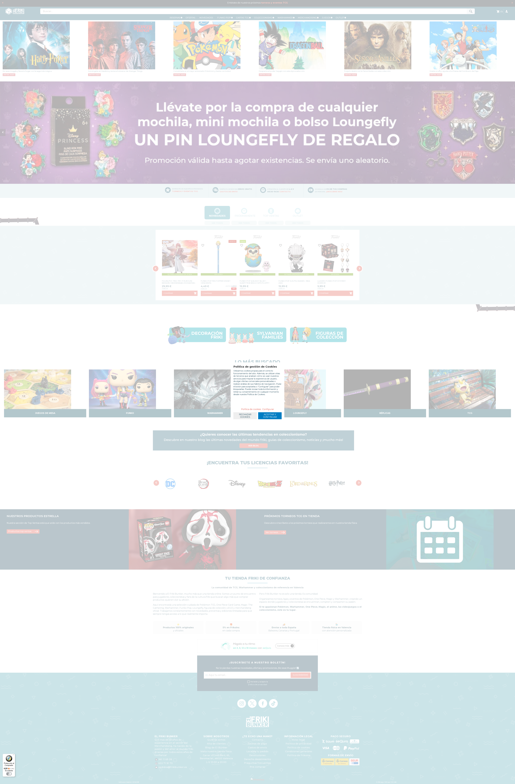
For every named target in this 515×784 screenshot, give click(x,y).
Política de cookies (251, 409)
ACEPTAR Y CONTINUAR (270, 415)
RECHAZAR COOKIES (245, 415)
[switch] (9, 773)
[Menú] (13, 755)
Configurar (268, 409)
